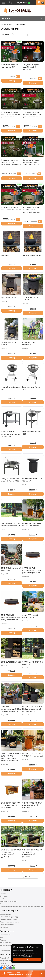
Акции (2, 937)
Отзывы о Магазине (7, 924)
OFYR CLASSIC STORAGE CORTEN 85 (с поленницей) (32, 754)
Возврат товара (5, 914)
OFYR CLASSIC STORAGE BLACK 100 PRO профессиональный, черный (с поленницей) (11, 757)
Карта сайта (4, 927)
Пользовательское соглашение (11, 904)
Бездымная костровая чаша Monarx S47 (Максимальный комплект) (11, 162)
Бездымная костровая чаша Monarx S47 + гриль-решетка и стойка (11, 114)
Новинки (3, 948)
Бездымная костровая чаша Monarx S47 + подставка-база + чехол (32, 209)
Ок (27, 959)
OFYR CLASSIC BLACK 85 (11, 662)
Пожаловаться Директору (9, 917)
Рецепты (3, 940)
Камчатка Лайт (7, 255)
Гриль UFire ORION (8, 297)
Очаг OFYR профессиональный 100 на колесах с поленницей (11, 708)
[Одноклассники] (4, 967)
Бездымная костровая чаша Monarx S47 (9, 65)
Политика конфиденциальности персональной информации (21, 906)
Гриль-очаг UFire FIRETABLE (28, 343)
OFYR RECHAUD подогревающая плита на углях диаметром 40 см (10, 617)
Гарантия (3, 893)
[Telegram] (7, 967)
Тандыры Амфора (6, 945)
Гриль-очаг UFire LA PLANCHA (8, 343)
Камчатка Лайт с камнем (32, 255)
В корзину (11, 81)
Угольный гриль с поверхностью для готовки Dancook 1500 (11, 433)
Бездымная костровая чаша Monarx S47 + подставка (31, 66)
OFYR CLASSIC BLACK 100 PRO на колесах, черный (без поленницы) (32, 708)
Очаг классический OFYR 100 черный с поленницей (10, 524)
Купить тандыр (5, 942)
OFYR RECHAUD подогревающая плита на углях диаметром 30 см (31, 570)
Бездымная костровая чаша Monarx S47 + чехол (11, 208)
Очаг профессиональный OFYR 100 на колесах (31, 524)
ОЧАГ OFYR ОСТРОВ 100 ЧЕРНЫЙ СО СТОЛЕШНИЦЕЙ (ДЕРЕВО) (11, 853)
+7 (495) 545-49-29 (21, 3)
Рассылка (3, 963)
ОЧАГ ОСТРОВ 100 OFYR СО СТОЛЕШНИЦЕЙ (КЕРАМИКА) (32, 805)
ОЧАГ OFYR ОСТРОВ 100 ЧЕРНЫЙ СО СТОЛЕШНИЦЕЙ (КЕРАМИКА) (32, 853)
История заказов (6, 961)
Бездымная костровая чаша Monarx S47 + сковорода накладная (31, 162)
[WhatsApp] (13, 967)
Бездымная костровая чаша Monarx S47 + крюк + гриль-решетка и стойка (33, 114)
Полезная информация (8, 950)
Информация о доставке (8, 901)
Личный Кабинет (6, 958)
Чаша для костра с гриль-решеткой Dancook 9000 (10, 479)
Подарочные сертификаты (9, 922)
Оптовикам (4, 896)
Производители (5, 935)
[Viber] (10, 967)
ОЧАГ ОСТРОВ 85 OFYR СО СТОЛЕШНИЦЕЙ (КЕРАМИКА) (10, 805)
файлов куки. (27, 956)
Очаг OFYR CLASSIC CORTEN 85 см (30, 616)
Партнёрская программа (8, 919)
